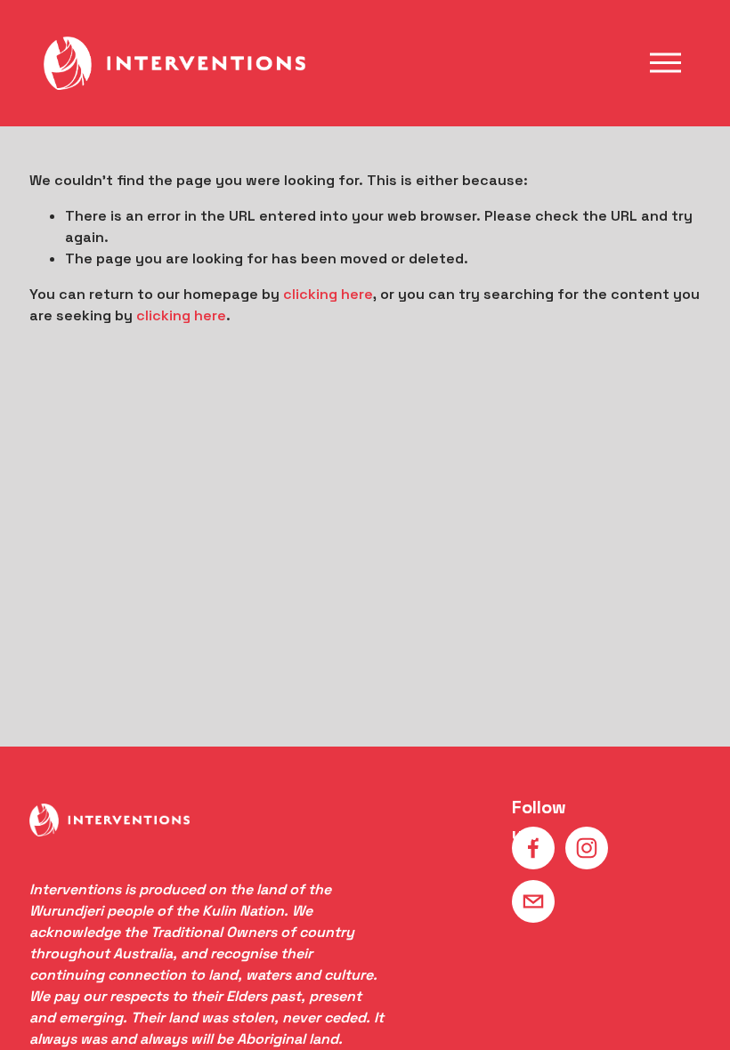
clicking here (328, 294)
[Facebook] (533, 848)
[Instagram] (586, 848)
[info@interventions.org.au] (533, 901)
